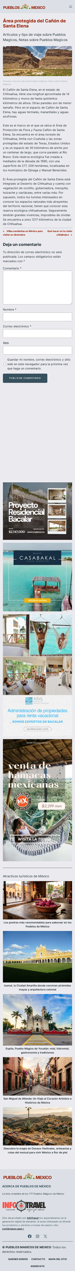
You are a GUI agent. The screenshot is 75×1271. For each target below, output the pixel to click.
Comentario (12, 268)
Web (6, 343)
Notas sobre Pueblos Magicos (43, 40)
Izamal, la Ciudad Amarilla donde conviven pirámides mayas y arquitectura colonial (37, 987)
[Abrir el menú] (70, 7)
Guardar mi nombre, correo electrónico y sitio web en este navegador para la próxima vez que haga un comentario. (38, 364)
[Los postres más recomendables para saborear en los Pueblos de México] (37, 901)
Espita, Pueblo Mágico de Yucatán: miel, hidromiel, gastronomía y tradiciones (37, 1050)
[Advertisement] (37, 436)
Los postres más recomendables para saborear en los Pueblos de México (38, 924)
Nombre (9, 309)
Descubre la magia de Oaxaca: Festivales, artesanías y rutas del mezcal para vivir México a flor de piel (37, 1150)
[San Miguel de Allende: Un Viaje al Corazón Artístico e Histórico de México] (37, 1076)
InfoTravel (32, 1218)
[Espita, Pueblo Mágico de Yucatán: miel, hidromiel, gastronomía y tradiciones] (37, 1020)
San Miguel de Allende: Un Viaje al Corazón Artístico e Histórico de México (37, 1100)
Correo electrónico (17, 326)
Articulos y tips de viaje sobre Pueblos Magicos (25, 81)
